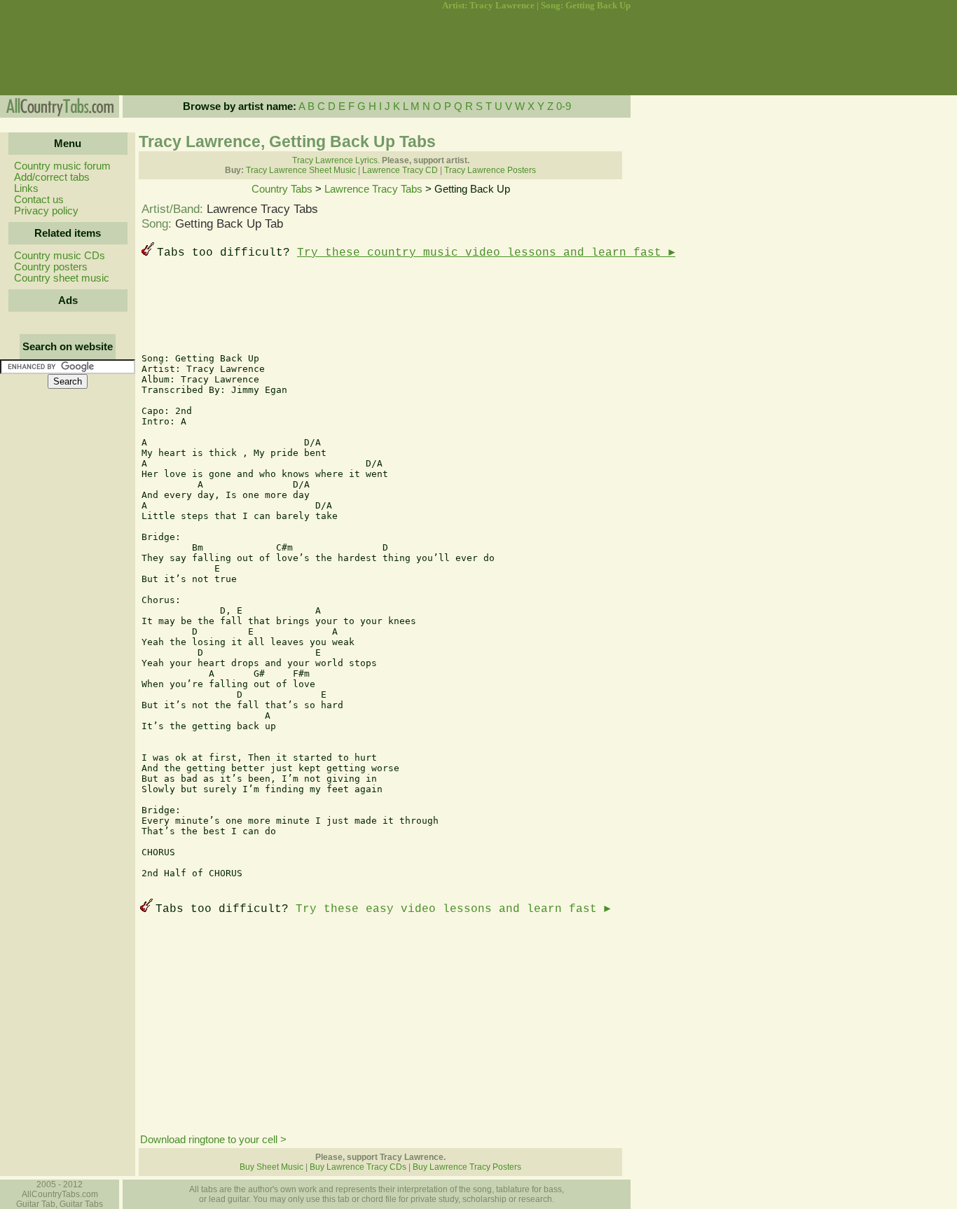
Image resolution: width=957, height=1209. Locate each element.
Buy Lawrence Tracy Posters (467, 1167)
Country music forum (62, 166)
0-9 (563, 106)
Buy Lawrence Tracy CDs (358, 1167)
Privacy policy (46, 210)
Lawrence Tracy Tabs (373, 189)
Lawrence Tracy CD (400, 170)
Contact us (39, 199)
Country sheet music (61, 278)
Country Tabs (282, 189)
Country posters (51, 266)
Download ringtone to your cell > (213, 1139)
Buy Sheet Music (271, 1167)
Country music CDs (59, 255)
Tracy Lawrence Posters (490, 170)
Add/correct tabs (52, 177)
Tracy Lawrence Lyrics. (336, 160)
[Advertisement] (67, 53)
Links (26, 188)
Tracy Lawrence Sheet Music (301, 170)
